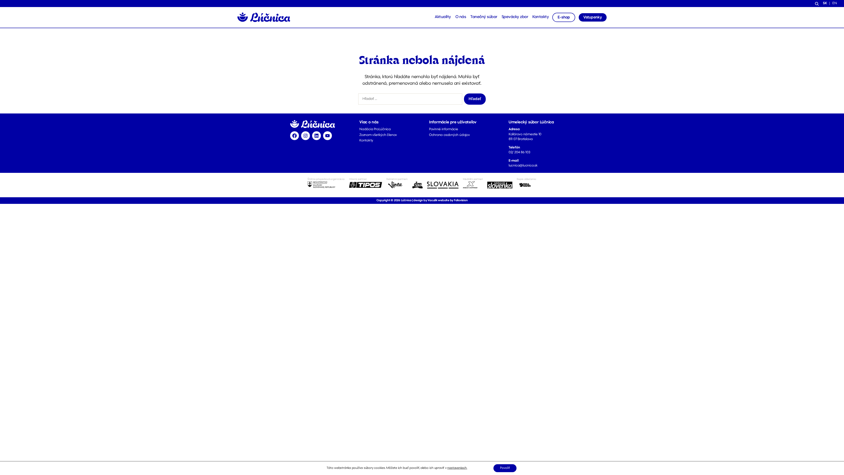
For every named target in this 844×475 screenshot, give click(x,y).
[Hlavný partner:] (365, 185)
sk (825, 3)
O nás (460, 17)
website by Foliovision (452, 200)
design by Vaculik (425, 200)
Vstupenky (592, 17)
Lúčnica (406, 200)
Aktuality (443, 17)
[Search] (817, 3)
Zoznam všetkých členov (378, 135)
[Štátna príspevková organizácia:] (326, 185)
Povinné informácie (443, 129)
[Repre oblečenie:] (526, 185)
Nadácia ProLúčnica (375, 129)
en (834, 3)
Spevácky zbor (515, 17)
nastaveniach (456, 468)
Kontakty (540, 17)
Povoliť (505, 468)
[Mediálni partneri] (473, 185)
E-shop (564, 17)
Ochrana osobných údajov (449, 135)
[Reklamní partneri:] (397, 185)
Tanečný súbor (483, 17)
